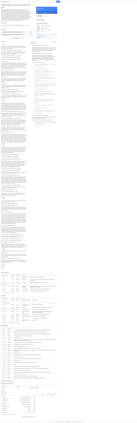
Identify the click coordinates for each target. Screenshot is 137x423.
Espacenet (43, 37)
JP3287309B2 (4, 309)
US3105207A (4, 286)
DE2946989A (4, 387)
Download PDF (40, 12)
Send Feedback (61, 421)
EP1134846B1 (4, 360)
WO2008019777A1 (5, 300)
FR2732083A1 (4, 362)
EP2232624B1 (4, 354)
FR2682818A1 (4, 366)
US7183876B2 (4, 316)
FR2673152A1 (4, 372)
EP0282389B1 (4, 333)
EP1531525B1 (4, 358)
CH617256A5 (4, 364)
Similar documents (51, 34)
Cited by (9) (46, 34)
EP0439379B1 (4, 370)
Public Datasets (67, 421)
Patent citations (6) (41, 34)
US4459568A (4, 304)
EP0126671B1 (4, 350)
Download (50, 393)
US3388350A (4, 279)
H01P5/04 (4, 25)
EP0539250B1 (4, 352)
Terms (72, 421)
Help (81, 421)
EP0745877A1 (4, 339)
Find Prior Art (47, 12)
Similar (52, 12)
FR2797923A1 (4, 337)
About (56, 421)
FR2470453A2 (4, 335)
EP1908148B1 (4, 348)
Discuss (51, 37)
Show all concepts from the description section (9, 414)
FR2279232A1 (4, 282)
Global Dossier (47, 37)
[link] (15, 25)
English (43, 15)
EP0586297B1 (4, 342)
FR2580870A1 (4, 368)
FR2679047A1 (4, 374)
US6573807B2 (4, 314)
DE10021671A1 (4, 311)
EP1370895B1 (4, 344)
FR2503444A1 (4, 356)
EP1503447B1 (4, 318)
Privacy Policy (77, 421)
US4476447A (4, 307)
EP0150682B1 (4, 346)
